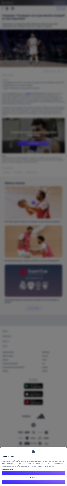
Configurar (33, 477)
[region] (33, 466)
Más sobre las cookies (7, 469)
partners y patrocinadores (24, 465)
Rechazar (33, 482)
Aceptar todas (33, 473)
